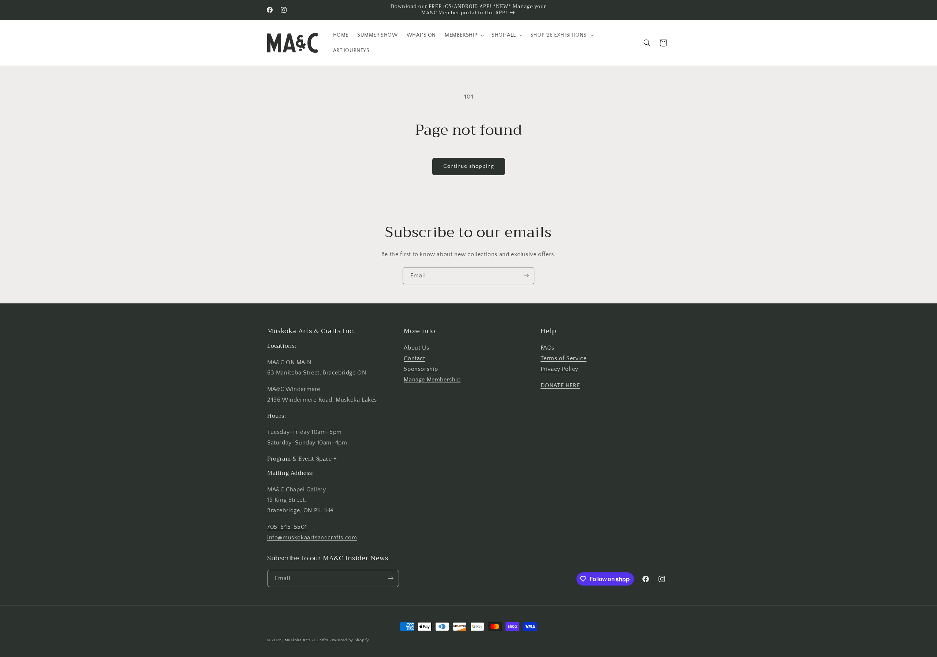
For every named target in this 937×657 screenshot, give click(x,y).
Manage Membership (432, 379)
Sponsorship (421, 369)
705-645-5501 (287, 527)
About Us (416, 347)
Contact (414, 358)
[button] (463, 35)
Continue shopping (468, 166)
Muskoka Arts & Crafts (306, 640)
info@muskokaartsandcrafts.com (312, 537)
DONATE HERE (560, 385)
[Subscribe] (526, 275)
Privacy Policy (559, 369)
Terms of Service (564, 358)
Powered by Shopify (349, 640)
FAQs (548, 347)
